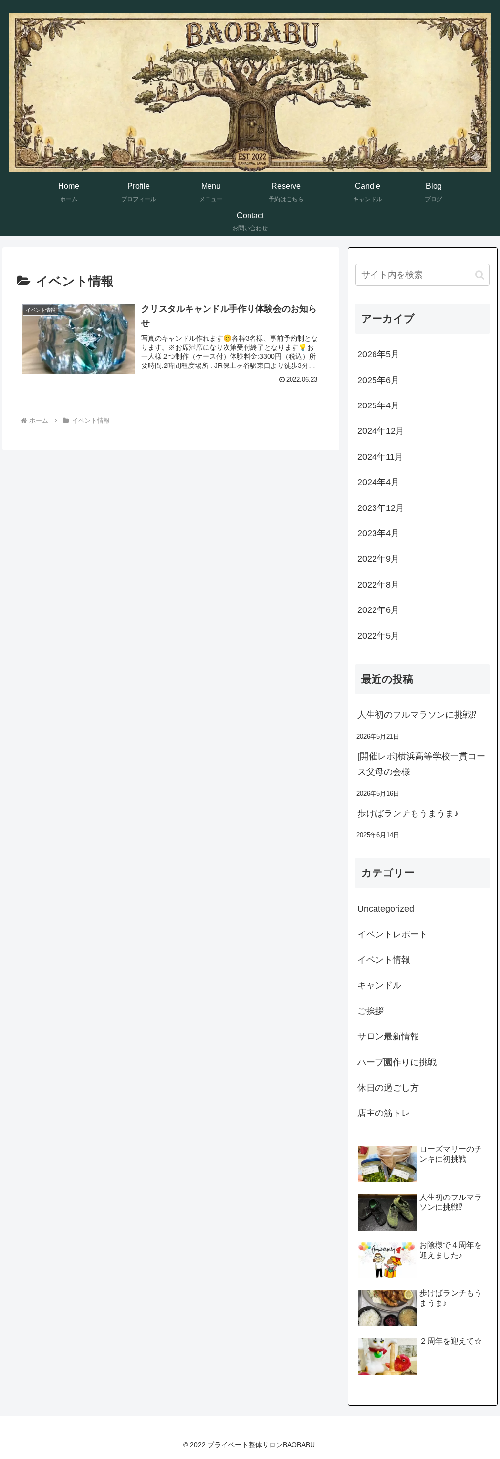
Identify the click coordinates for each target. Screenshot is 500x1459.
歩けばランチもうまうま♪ (407, 813)
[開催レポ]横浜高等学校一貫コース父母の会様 (421, 764)
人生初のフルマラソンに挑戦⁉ (416, 715)
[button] (479, 275)
